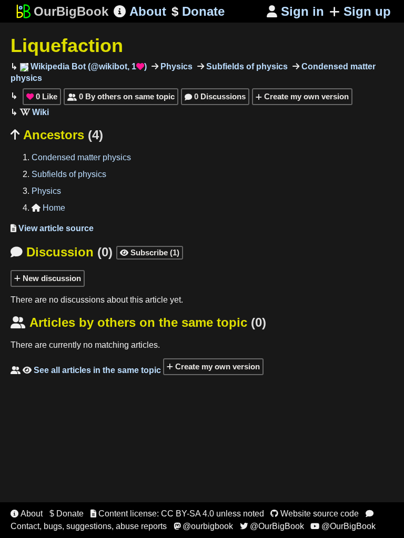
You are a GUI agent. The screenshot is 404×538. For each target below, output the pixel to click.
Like (41, 96)
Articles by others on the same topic (138, 322)
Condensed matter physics (81, 157)
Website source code (314, 513)
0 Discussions (215, 96)
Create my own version (305, 96)
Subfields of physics (246, 66)
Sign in (295, 11)
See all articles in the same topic (86, 370)
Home (48, 207)
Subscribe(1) (149, 252)
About (140, 11)
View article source (52, 228)
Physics (175, 66)
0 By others (121, 96)
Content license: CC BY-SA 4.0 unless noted (177, 513)
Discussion (62, 252)
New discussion (51, 278)
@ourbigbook (203, 526)
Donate (198, 11)
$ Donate (66, 513)
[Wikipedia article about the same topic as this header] (34, 112)
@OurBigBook (272, 526)
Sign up (367, 11)
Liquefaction (67, 45)
